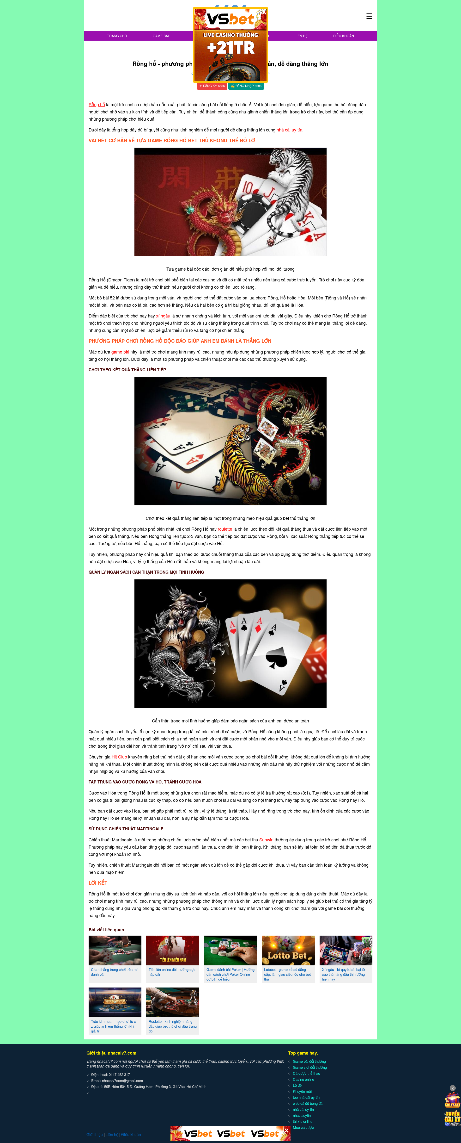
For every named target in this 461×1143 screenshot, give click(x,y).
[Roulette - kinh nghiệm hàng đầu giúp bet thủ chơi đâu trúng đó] (172, 1015)
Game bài (161, 35)
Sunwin (266, 839)
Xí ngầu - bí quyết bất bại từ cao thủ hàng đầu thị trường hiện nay (343, 974)
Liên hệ (301, 35)
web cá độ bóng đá (307, 1103)
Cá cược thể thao (306, 1073)
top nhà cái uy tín (306, 1097)
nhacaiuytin (302, 1115)
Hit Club (119, 756)
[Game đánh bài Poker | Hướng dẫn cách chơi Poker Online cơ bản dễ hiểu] (230, 963)
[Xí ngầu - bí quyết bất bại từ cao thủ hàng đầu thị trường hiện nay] (346, 963)
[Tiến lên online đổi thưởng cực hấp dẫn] (172, 963)
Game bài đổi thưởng (309, 1061)
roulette (225, 529)
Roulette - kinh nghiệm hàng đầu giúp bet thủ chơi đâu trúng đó (173, 1026)
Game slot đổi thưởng (310, 1067)
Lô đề (297, 1085)
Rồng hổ (97, 104)
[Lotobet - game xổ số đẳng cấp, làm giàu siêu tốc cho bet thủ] (288, 963)
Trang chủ (117, 35)
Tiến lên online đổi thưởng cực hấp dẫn (172, 972)
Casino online (303, 1079)
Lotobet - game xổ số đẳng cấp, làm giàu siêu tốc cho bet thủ (287, 974)
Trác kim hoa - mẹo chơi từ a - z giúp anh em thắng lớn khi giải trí (114, 1026)
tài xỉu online (302, 1121)
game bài (120, 351)
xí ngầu (163, 315)
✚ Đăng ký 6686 (212, 85)
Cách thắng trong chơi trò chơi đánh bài (114, 972)
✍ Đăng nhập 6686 (246, 85)
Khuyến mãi (302, 1091)
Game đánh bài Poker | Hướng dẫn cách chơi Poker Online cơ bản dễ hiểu (230, 974)
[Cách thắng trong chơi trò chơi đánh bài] (115, 963)
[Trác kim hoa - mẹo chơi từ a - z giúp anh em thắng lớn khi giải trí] (115, 1015)
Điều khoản (343, 35)
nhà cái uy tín (289, 129)
